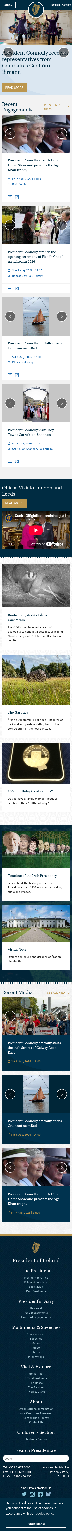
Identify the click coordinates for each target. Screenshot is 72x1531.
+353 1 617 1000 (19, 1467)
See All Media (57, 992)
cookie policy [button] (45, 1513)
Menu (8, 5)
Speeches (36, 1338)
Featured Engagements (36, 1317)
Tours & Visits (36, 1392)
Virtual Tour (36, 1373)
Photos (36, 1352)
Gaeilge (66, 4)
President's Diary (52, 107)
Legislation (36, 1286)
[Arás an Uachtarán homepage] (36, 1247)
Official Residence (36, 1378)
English (55, 4)
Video (36, 1347)
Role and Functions (36, 1282)
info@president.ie (40, 1488)
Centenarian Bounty (36, 1417)
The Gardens (36, 1387)
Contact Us (36, 1422)
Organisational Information (36, 1408)
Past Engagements (36, 1312)
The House (36, 1383)
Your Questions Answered (36, 1413)
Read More (16, 87)
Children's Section (36, 1439)
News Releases (36, 1334)
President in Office (36, 1277)
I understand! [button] (36, 1523)
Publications (36, 1356)
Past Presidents (36, 1291)
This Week (36, 1308)
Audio (36, 1343)
